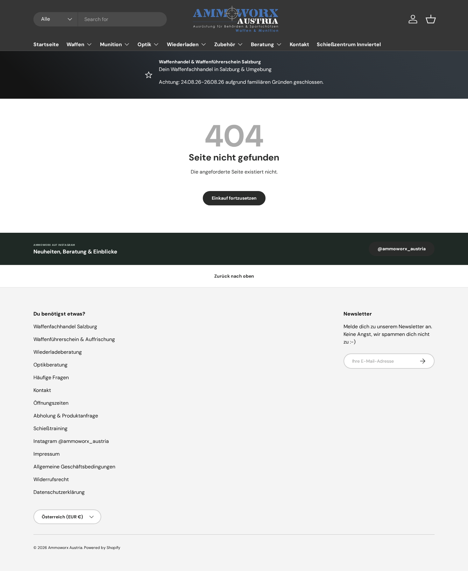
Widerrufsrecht (51, 479)
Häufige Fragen (51, 377)
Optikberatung (50, 364)
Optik (144, 44)
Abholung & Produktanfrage (65, 415)
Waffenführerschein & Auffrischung (74, 339)
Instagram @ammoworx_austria (71, 441)
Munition (111, 44)
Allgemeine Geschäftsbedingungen (74, 466)
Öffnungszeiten (50, 403)
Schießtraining (50, 428)
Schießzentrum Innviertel (349, 44)
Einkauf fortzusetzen (234, 198)
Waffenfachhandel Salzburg (65, 326)
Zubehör (224, 44)
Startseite (46, 44)
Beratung (262, 44)
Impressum (46, 454)
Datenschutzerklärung (59, 492)
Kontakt (299, 44)
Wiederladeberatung (57, 352)
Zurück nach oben (234, 276)
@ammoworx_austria (402, 249)
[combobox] (100, 19)
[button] (431, 19)
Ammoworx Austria (65, 547)
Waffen (75, 44)
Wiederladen (183, 44)
